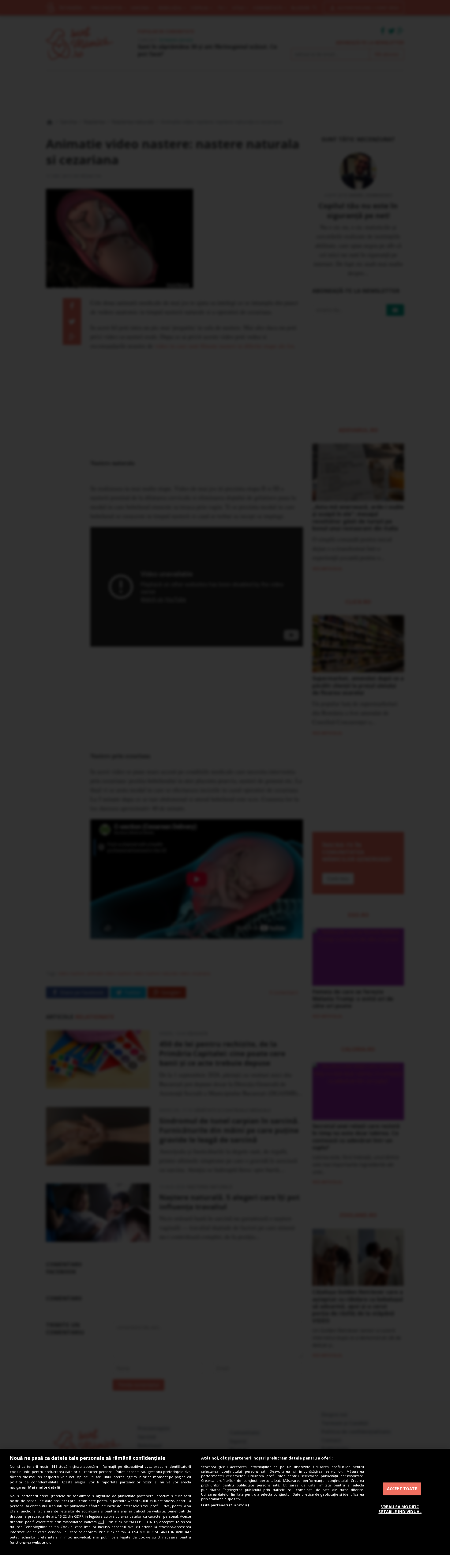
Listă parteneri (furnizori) (225, 1505)
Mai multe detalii (44, 1487)
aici (101, 1521)
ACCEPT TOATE (402, 1488)
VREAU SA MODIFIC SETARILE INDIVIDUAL (399, 1509)
